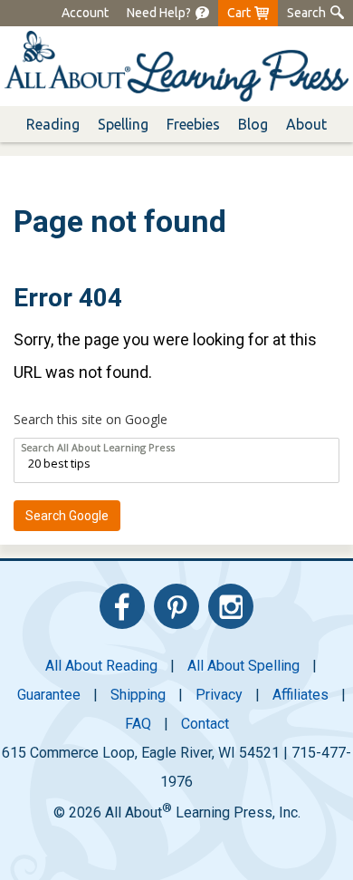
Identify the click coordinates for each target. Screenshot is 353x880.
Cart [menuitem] (239, 12)
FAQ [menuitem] (138, 723)
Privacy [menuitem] (219, 694)
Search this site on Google (90, 419)
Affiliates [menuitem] (300, 694)
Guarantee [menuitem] (49, 694)
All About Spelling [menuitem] (243, 665)
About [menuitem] (306, 124)
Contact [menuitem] (205, 723)
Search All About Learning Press (98, 447)
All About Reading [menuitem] (101, 665)
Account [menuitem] (85, 12)
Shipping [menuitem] (138, 694)
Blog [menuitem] (253, 124)
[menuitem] (159, 13)
